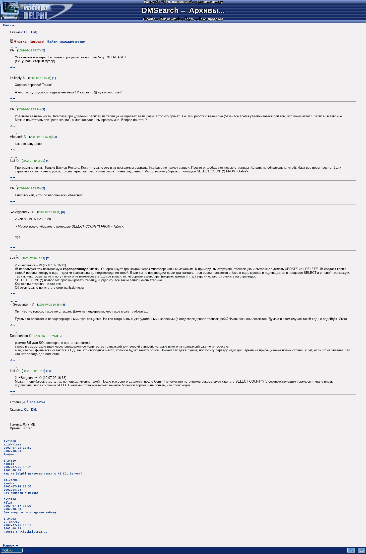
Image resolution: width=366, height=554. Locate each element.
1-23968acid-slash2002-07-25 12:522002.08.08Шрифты (18, 448)
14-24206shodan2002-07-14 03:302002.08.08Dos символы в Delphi (21, 486)
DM (33, 32)
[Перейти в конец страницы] (14, 67)
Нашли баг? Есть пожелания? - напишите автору (183, 2)
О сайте (149, 19)
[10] (48, 370)
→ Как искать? (168, 19)
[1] (54, 78)
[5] (43, 188)
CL (26, 32)
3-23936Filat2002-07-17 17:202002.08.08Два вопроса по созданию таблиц (30, 506)
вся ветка (37, 402)
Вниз (6, 25)
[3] (55, 136)
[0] (43, 50)
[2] (43, 109)
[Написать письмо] (361, 551)
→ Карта (187, 19)
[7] (48, 258)
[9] (60, 335)
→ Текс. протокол (209, 19)
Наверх (7, 545)
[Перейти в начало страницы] (11, 67)
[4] (48, 160)
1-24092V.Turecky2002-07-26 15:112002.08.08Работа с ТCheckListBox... (25, 525)
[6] (63, 212)
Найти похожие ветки (66, 41)
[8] (63, 304)
